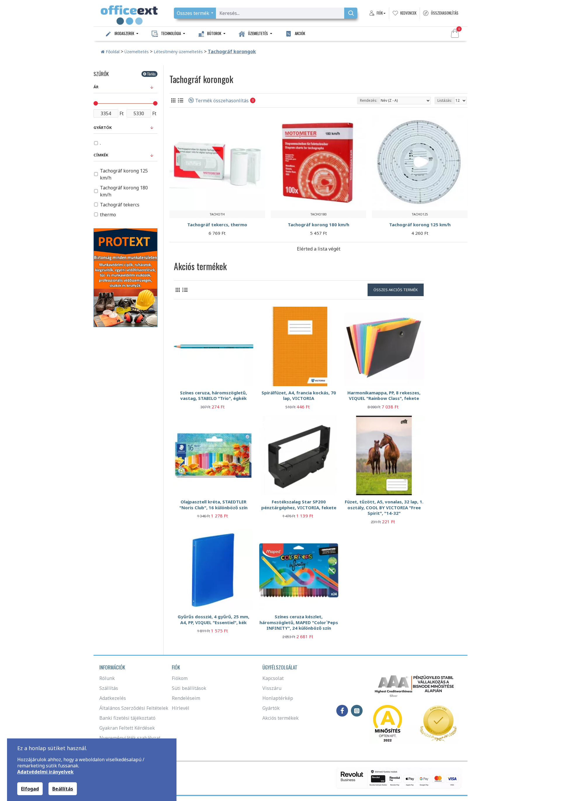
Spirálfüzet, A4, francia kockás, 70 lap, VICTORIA (299, 395)
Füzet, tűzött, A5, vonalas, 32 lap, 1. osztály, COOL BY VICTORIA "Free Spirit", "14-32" (384, 507)
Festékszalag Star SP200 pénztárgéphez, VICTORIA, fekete (298, 504)
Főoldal (112, 51)
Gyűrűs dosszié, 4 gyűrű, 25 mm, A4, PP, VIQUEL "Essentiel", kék (213, 619)
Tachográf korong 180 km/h (318, 224)
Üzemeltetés (136, 51)
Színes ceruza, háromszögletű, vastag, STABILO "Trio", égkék (213, 395)
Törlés (151, 73)
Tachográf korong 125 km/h (420, 224)
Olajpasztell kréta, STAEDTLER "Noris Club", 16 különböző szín (213, 504)
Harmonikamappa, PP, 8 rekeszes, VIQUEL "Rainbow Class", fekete (383, 395)
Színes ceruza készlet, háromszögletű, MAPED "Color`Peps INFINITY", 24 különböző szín (298, 622)
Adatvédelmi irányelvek (45, 772)
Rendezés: (368, 100)
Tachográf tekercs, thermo (217, 224)
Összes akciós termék (395, 289)
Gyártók (103, 127)
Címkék (101, 155)
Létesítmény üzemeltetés (178, 51)
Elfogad (30, 789)
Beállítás (62, 789)
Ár (96, 86)
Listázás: (444, 100)
